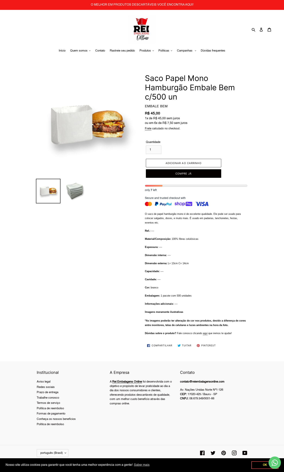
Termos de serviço (48, 403)
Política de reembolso (50, 408)
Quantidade (153, 142)
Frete (148, 128)
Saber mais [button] (142, 465)
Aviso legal (43, 381)
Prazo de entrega (47, 392)
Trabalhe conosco (48, 397)
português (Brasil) (51, 452)
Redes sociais (46, 387)
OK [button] (265, 465)
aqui (205, 333)
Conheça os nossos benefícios (56, 419)
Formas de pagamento (51, 413)
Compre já (183, 173)
